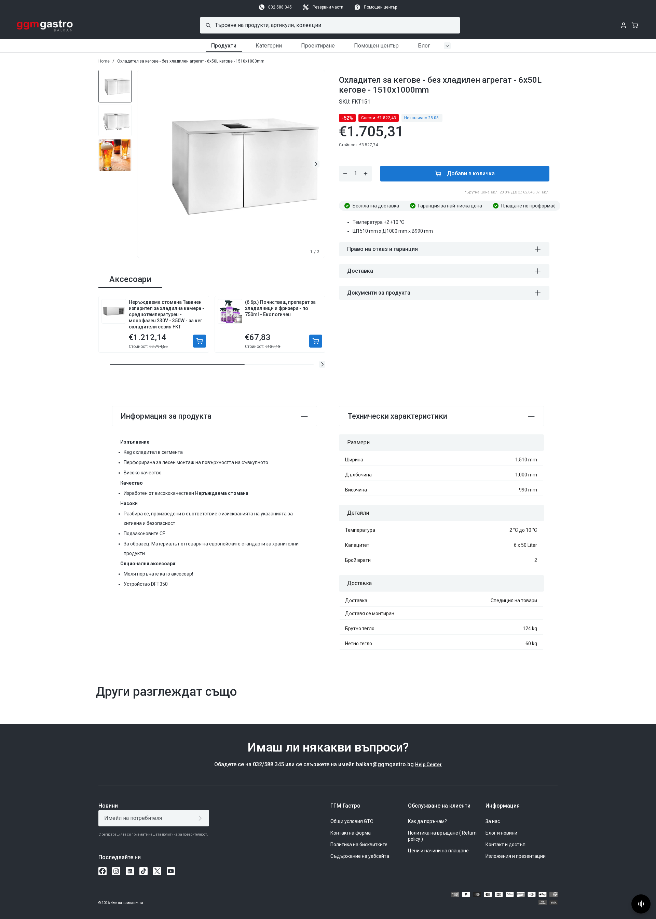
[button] (322, 364)
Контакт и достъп (505, 844)
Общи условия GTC (351, 821)
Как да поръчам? (427, 821)
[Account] (623, 25)
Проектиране (318, 45)
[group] (115, 86)
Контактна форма (350, 833)
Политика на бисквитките (358, 844)
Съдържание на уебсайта (359, 856)
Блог (424, 45)
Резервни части (328, 7)
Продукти (223, 45)
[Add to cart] (199, 341)
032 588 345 (280, 7)
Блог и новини (501, 833)
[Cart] (634, 25)
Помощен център (380, 7)
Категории (269, 45)
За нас (493, 821)
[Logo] (44, 25)
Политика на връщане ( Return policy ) (442, 836)
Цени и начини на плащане (438, 850)
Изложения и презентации (516, 856)
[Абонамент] (201, 818)
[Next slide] (316, 164)
